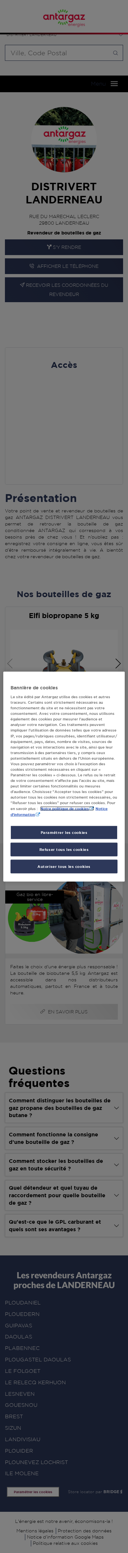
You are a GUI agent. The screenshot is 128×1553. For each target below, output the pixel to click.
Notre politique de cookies (64, 808)
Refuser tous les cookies (64, 849)
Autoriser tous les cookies (64, 866)
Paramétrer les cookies (64, 832)
